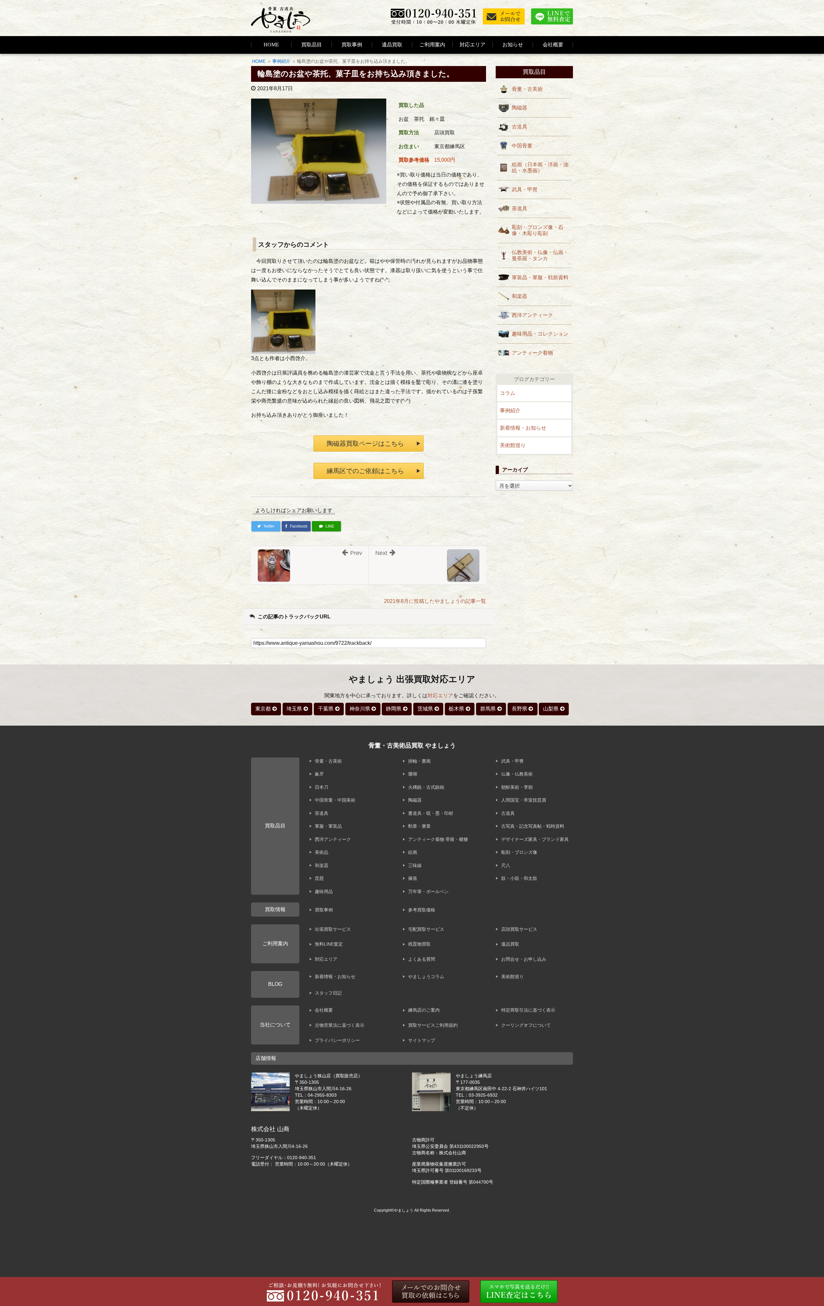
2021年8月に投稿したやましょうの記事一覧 (435, 601)
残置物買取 (419, 944)
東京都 (263, 708)
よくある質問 (421, 959)
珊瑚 (412, 774)
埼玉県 (294, 708)
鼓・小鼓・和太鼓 (519, 878)
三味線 (415, 865)
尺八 (505, 865)
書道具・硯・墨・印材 (430, 813)
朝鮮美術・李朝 (517, 787)
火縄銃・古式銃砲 (426, 787)
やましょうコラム (426, 976)
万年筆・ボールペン (428, 891)
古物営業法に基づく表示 (339, 1025)
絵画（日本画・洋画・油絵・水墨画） (540, 167)
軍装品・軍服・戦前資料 (540, 277)
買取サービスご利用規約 (433, 1025)
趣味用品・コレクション (540, 334)
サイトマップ (421, 1040)
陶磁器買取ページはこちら (365, 443)
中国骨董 (522, 145)
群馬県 (488, 708)
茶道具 (519, 208)
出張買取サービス (333, 929)
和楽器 (519, 296)
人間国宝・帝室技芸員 (523, 800)
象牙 (319, 774)
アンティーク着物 (532, 353)
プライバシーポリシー (337, 1040)
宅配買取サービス (426, 929)
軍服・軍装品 (328, 826)
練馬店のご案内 (424, 1010)
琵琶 (319, 878)
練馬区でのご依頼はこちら (365, 470)
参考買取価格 (421, 909)
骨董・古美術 (527, 89)
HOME (271, 44)
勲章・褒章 (419, 826)
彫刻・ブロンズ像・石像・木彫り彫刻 (537, 230)
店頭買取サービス (519, 929)
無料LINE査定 (329, 944)
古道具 (519, 126)
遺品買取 (392, 44)
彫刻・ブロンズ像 (519, 852)
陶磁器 (519, 107)
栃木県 (456, 708)
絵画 (412, 852)
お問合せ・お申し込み (523, 959)
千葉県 (325, 708)
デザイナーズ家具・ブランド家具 (535, 839)
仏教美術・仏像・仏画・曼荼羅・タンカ (540, 255)
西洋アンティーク (532, 315)
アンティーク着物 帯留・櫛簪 (438, 839)
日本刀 (321, 787)
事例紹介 (281, 61)
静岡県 (393, 708)
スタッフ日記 (328, 993)
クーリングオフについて (526, 1025)
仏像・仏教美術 (517, 774)
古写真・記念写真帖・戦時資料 (532, 826)
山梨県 (550, 708)
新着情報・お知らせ (523, 428)
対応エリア (472, 44)
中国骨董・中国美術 (335, 800)
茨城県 (425, 708)
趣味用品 (324, 891)
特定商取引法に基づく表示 (528, 1010)
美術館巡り (513, 445)
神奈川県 (360, 708)
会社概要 (324, 1010)
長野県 (519, 708)
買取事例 (352, 44)
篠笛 (412, 878)
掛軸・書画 (419, 761)
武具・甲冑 (525, 189)
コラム (507, 393)
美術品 (321, 852)
